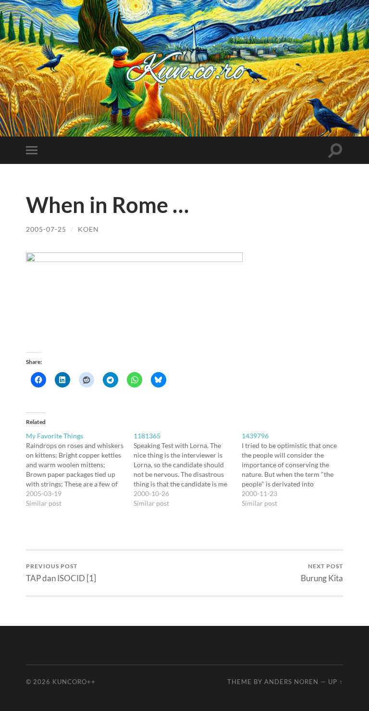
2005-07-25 (46, 229)
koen (88, 229)
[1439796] (296, 469)
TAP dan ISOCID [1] (61, 572)
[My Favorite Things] (80, 469)
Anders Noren (291, 682)
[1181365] (188, 469)
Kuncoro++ (74, 682)
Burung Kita (322, 572)
